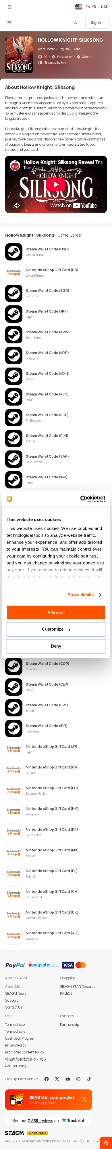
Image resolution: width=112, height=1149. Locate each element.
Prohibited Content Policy (24, 1052)
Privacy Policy (15, 1045)
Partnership (69, 1024)
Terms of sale (15, 1031)
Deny (56, 646)
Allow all (56, 612)
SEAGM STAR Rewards (77, 986)
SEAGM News (15, 993)
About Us (12, 986)
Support (11, 1000)
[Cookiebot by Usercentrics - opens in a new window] (80, 499)
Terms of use (15, 1024)
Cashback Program (20, 1038)
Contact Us (13, 1007)
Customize (52, 629)
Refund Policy (15, 1066)
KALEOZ (66, 993)
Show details (80, 594)
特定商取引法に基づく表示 (26, 1059)
